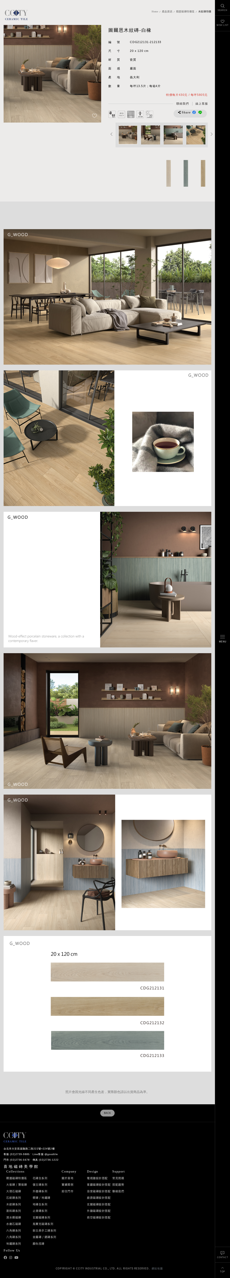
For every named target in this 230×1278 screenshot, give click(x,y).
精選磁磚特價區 (185, 11)
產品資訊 (167, 11)
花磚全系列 (40, 1178)
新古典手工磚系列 (44, 1230)
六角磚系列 (13, 1230)
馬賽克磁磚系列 (43, 1224)
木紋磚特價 (204, 11)
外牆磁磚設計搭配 (99, 1211)
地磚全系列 (40, 1204)
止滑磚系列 (40, 1211)
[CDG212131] (168, 173)
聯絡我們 (118, 1191)
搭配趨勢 (118, 1184)
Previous (10, 73)
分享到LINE (200, 112)
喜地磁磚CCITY (16, 15)
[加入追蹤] (94, 116)
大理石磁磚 (13, 1191)
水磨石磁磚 (13, 1224)
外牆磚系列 (40, 1191)
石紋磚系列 (13, 1198)
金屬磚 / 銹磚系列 (44, 1237)
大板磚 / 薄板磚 (16, 1184)
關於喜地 (67, 1178)
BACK (107, 1113)
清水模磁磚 (13, 1217)
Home (155, 11)
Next (95, 73)
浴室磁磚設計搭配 (99, 1191)
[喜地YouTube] (16, 1257)
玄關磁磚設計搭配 (99, 1204)
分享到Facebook (194, 112)
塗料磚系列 (13, 1211)
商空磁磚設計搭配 (99, 1217)
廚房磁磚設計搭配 (99, 1198)
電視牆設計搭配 (97, 1178)
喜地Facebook (5, 1257)
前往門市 (67, 1191)
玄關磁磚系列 (41, 1217)
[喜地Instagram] (10, 1257)
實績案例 (67, 1184)
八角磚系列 (13, 1237)
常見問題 (118, 1178)
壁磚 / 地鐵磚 (41, 1198)
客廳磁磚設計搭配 (99, 1184)
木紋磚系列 (13, 1204)
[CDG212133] (185, 173)
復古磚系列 (40, 1184)
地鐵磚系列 (13, 1244)
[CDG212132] (202, 173)
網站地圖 (157, 1268)
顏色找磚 (39, 1244)
